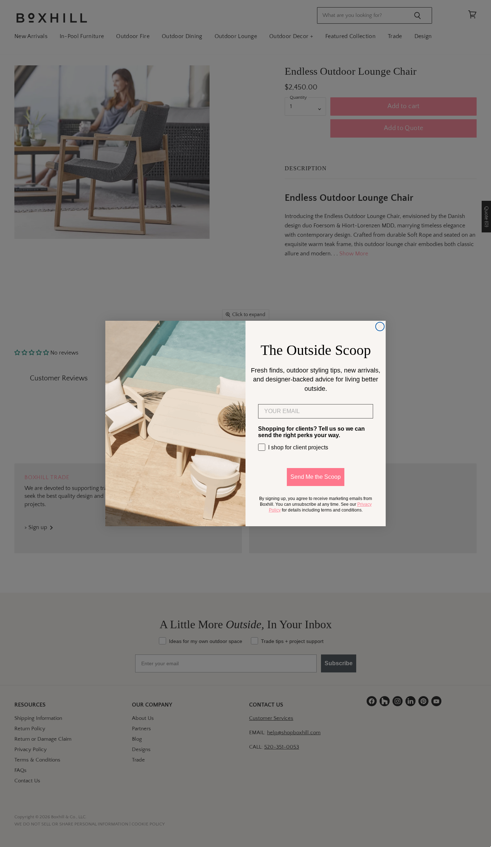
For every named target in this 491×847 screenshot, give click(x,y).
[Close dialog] (380, 326)
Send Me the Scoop (315, 477)
